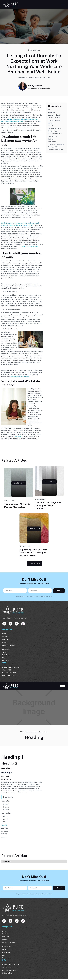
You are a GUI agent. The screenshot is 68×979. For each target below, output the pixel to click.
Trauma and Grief (53, 147)
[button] (18, 483)
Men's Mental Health (54, 128)
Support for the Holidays (56, 144)
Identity (50, 123)
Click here (17, 436)
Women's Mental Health (55, 149)
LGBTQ (50, 126)
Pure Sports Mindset (54, 134)
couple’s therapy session (30, 246)
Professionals (22, 77)
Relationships (52, 136)
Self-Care (46, 77)
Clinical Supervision (54, 120)
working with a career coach (19, 376)
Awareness (51, 112)
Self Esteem (52, 141)
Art (49, 110)
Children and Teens (54, 118)
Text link (4, 825)
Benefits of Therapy (35, 77)
